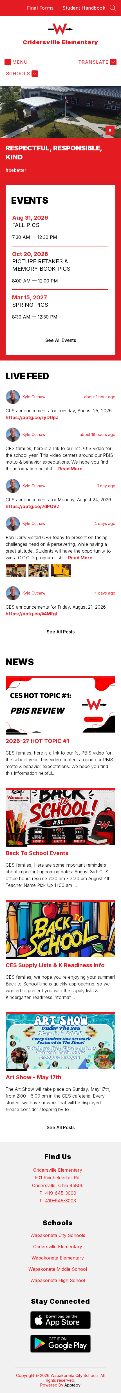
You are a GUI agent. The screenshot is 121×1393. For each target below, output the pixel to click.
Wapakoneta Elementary (58, 1258)
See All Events (60, 340)
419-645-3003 (60, 1200)
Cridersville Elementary (57, 1246)
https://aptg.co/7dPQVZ (33, 506)
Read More (70, 468)
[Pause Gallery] (110, 130)
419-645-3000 (60, 1193)
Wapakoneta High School (57, 1280)
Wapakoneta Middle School (57, 1269)
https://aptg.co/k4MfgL (32, 614)
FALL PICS (27, 225)
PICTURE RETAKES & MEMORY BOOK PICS (43, 265)
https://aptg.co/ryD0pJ (32, 417)
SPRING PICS (32, 304)
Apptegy (72, 1385)
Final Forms (40, 8)
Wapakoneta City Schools (57, 1235)
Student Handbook (83, 8)
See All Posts (61, 632)
